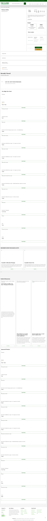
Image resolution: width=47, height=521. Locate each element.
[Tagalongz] (23, 97)
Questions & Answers (5, 63)
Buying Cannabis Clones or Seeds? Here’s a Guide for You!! (38, 334)
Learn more (9, 346)
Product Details (4, 53)
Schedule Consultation (39, 512)
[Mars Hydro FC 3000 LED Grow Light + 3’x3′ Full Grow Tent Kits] (23, 192)
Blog (37, 513)
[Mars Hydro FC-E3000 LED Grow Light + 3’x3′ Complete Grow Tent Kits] (23, 165)
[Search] (25, 3)
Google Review (33, 514)
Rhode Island (25, 513)
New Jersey (25, 512)
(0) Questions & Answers (5, 11)
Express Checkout (38, 49)
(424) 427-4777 (3, 510)
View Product (23, 107)
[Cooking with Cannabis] (23, 112)
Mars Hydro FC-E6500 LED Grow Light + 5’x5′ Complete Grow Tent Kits (11, 143)
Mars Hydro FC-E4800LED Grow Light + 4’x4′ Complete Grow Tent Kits (11, 156)
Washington (22, 514)
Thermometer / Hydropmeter (5, 210)
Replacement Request (33, 512)
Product (29, 22)
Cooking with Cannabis (5, 116)
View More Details (30, 19)
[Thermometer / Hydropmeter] (23, 205)
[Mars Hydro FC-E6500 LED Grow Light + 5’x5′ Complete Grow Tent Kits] (23, 138)
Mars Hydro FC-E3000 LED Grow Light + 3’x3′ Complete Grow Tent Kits (10, 428)
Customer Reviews (5, 68)
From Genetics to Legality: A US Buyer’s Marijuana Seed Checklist (7, 284)
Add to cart (38, 47)
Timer (2, 223)
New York (22, 512)
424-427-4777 (37, 0)
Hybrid (4, 7)
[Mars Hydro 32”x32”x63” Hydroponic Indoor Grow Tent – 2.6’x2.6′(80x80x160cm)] (23, 125)
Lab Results (32, 513)
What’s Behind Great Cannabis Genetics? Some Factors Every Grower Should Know (22, 334)
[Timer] (23, 219)
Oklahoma (22, 513)
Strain (2, 7)
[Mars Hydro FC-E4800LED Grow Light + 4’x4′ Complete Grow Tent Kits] (23, 152)
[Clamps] (23, 232)
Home (1, 7)
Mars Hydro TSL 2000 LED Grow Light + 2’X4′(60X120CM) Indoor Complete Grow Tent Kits (14, 183)
